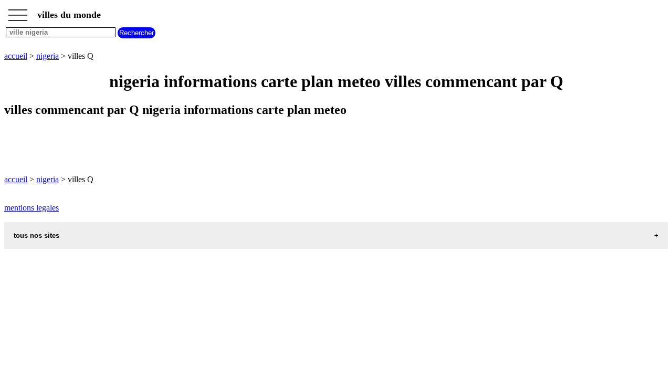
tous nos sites (36, 235)
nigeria (47, 55)
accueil (15, 55)
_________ (17, 12)
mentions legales (31, 207)
